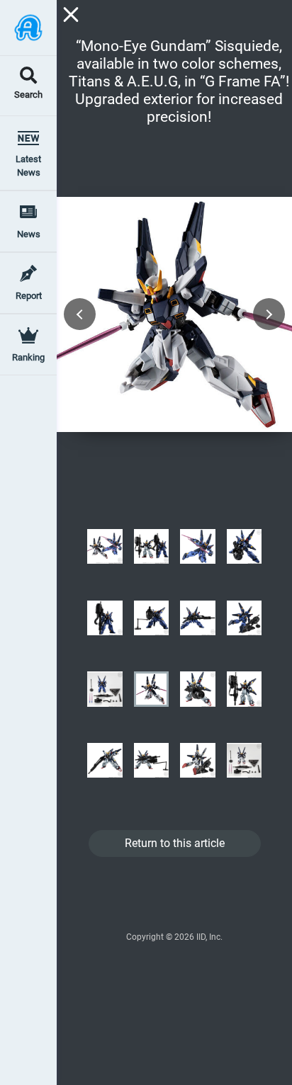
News (28, 234)
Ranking (28, 357)
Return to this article (175, 843)
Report (29, 295)
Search (28, 95)
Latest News (28, 166)
